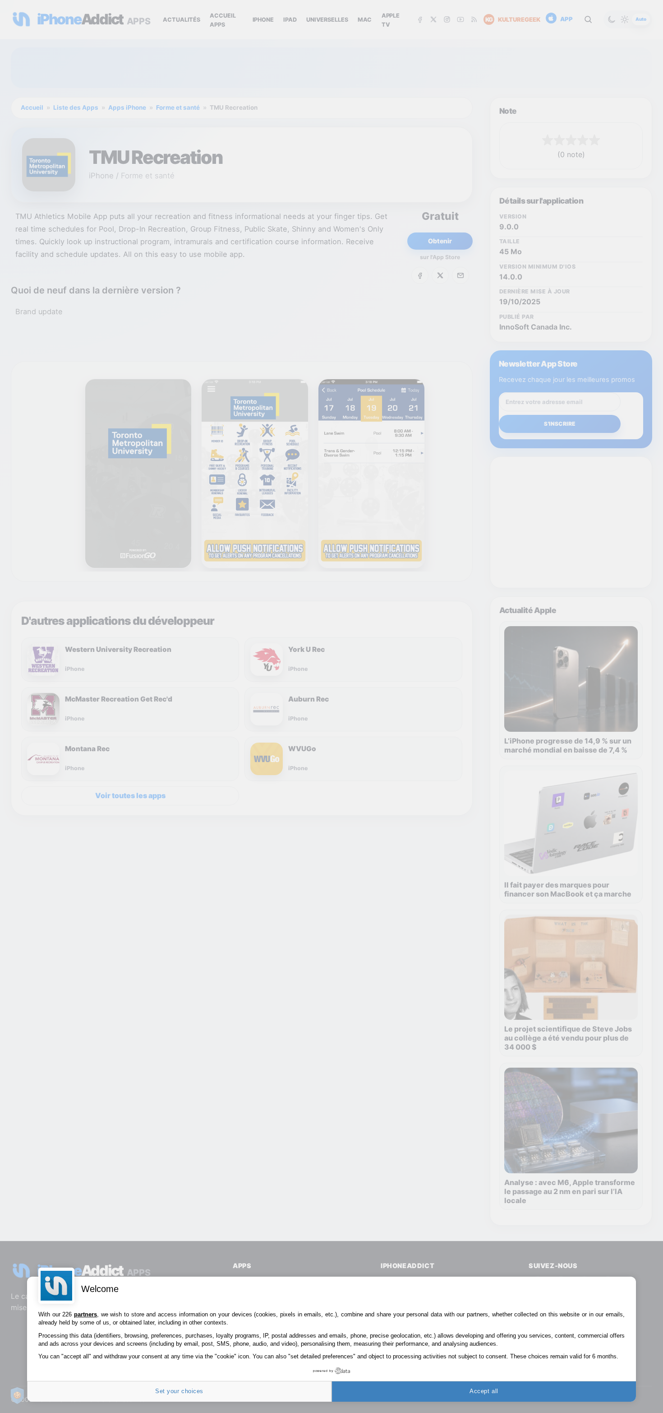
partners (85, 1314)
